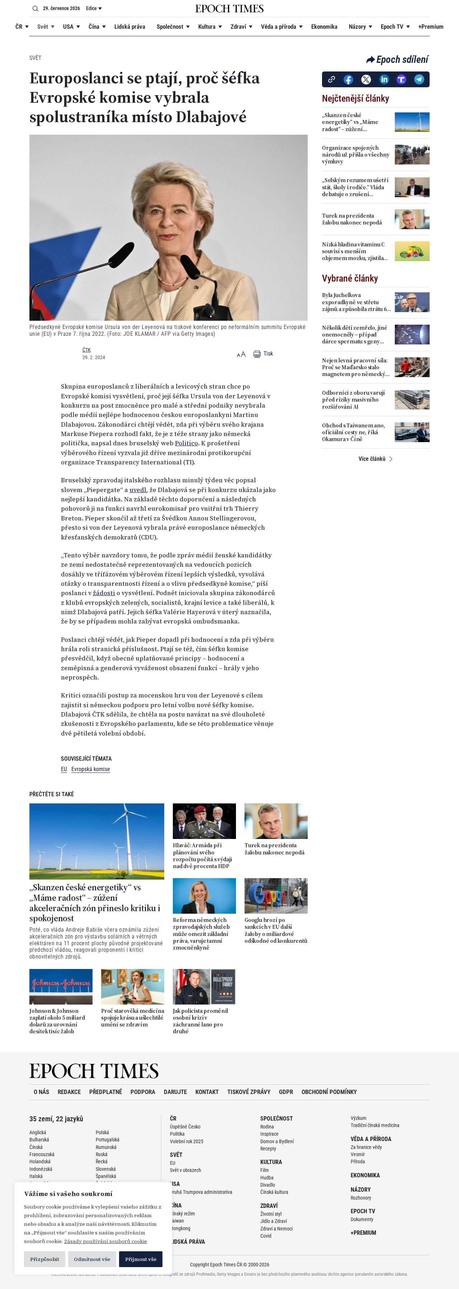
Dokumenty (362, 1219)
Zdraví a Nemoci (276, 1229)
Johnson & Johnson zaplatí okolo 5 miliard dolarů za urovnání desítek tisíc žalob (57, 1021)
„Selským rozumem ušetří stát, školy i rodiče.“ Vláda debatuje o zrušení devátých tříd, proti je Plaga (356, 187)
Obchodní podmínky (329, 1091)
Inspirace (269, 1134)
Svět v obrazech (185, 1170)
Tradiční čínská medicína (375, 1125)
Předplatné (105, 1091)
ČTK (86, 350)
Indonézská (40, 1169)
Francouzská (42, 1154)
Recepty (268, 1148)
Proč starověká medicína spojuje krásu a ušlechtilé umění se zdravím (132, 1017)
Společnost (170, 26)
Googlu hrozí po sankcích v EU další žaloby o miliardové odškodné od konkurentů (276, 930)
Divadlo (267, 1185)
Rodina (267, 1127)
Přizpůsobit (44, 1259)
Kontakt (207, 1091)
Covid (265, 1236)
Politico (186, 443)
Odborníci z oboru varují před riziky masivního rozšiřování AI (353, 399)
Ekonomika (324, 26)
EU (64, 769)
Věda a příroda (278, 26)
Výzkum (358, 1118)
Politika (177, 1134)
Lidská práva (129, 26)
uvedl (137, 490)
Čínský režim (182, 1213)
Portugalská (107, 1139)
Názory (357, 26)
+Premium (431, 26)
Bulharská (39, 1139)
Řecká (102, 1161)
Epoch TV (392, 26)
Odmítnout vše (92, 1259)
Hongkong (180, 1228)
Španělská (106, 1176)
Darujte (175, 1091)
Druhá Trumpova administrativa (201, 1192)
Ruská (102, 1154)
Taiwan (177, 1221)
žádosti (104, 593)
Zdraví (238, 26)
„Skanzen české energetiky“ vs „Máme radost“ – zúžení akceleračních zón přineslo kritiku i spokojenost (94, 903)
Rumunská (106, 1147)
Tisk (267, 353)
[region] (93, 1228)
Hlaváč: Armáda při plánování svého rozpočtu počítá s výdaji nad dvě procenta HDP (202, 856)
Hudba (267, 1178)
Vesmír (358, 1154)
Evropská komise (90, 769)
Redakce (69, 1091)
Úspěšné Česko (185, 1127)
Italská (36, 1176)
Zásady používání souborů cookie (105, 1241)
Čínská (36, 1147)
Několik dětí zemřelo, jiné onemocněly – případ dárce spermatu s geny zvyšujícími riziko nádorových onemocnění (354, 334)
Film (264, 1170)
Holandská (40, 1161)
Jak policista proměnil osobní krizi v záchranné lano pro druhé (200, 1021)
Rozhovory (361, 1198)
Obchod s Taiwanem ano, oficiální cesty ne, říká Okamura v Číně (353, 432)
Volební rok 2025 (186, 1141)
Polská (102, 1132)
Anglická (37, 1132)
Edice (91, 8)
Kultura (207, 26)
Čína (94, 26)
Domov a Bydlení (277, 1141)
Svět (42, 26)
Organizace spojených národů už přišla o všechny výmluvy (355, 154)
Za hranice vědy (366, 1147)
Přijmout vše (140, 1259)
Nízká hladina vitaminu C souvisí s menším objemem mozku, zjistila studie (353, 251)
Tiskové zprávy (248, 1091)
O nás (41, 1091)
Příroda (358, 1161)
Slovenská (106, 1169)
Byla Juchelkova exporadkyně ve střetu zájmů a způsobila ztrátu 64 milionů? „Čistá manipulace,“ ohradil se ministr (355, 302)
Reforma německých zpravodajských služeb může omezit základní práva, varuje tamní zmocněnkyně (201, 934)
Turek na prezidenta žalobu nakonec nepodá (274, 849)
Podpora (143, 1091)
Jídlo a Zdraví (273, 1221)
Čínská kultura (274, 1192)
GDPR (286, 1091)
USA (68, 26)
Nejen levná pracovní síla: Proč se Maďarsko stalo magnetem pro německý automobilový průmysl (355, 367)
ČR (18, 26)
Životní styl (270, 1214)
